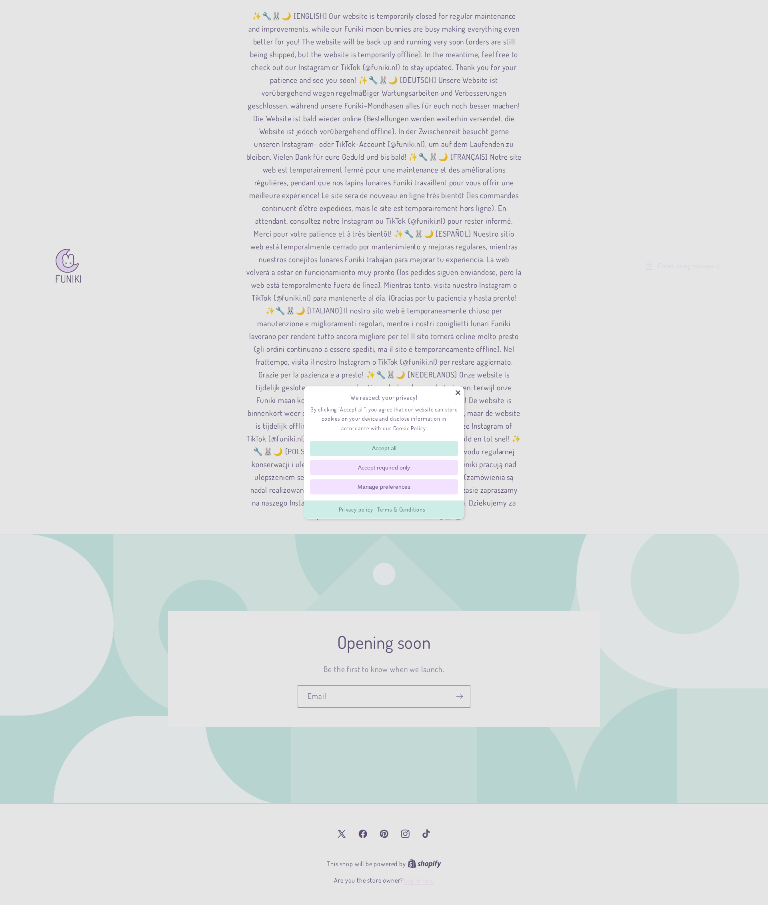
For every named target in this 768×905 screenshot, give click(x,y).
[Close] (458, 392)
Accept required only (384, 467)
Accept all (384, 448)
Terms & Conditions (401, 509)
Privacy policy (356, 509)
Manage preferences (384, 487)
